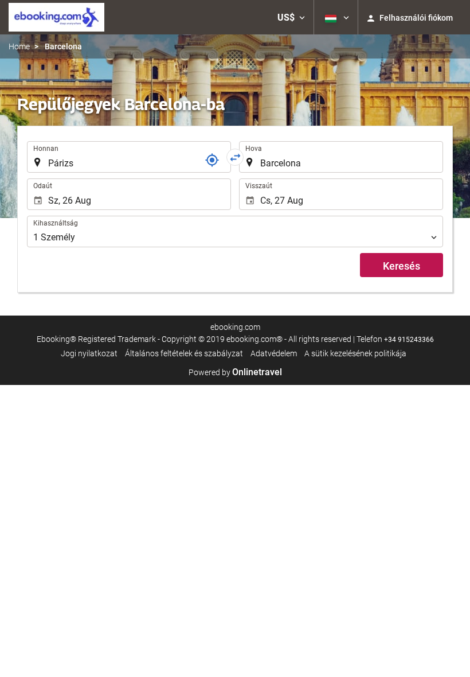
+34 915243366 (409, 340)
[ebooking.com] (56, 17)
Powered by (235, 372)
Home (19, 46)
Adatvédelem (273, 353)
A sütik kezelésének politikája (355, 353)
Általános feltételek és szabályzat (184, 353)
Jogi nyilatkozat (89, 353)
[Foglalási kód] (212, 160)
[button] (291, 17)
